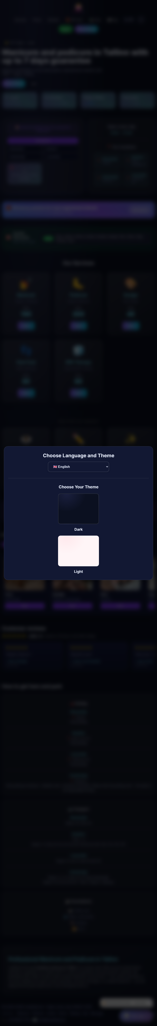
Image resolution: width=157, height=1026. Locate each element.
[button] (78, 512)
